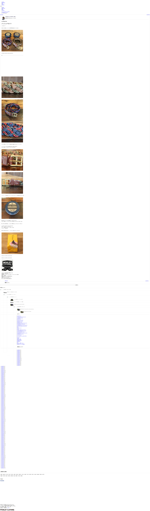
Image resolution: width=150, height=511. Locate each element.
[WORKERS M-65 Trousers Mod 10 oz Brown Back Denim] (18, 310)
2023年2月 (2, 392)
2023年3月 (2, 391)
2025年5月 (18, 365)
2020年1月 (2, 430)
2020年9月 (2, 422)
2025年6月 (18, 364)
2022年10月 (2, 396)
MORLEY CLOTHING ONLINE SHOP (7, 255)
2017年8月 (2, 459)
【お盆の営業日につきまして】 (21, 306)
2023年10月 (2, 384)
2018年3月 (2, 452)
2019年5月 (2, 438)
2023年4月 (2, 390)
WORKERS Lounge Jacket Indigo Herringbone (19, 304)
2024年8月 (2, 374)
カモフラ (5, 226)
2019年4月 (2, 439)
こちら (8, 507)
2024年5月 (2, 377)
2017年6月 (2, 461)
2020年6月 (2, 425)
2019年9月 (2, 434)
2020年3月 (2, 428)
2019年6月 (2, 437)
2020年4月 (2, 427)
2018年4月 (2, 451)
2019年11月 (2, 432)
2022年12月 (2, 394)
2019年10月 (2, 433)
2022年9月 (2, 397)
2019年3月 (2, 440)
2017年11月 (2, 456)
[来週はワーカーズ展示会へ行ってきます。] (5, 293)
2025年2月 (2, 368)
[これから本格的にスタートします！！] (5, 294)
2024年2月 (2, 380)
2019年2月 (2, 441)
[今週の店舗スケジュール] (8, 297)
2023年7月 (2, 387)
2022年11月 (2, 395)
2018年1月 (2, 454)
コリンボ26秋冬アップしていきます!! (18, 299)
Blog (2, 3)
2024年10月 (2, 372)
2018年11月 (2, 444)
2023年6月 (2, 388)
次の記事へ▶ (148, 14)
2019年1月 (2, 442)
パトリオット (9, 226)
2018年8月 (2, 447)
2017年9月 (2, 458)
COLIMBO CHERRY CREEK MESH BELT (7, 53)
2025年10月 (18, 360)
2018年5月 (2, 450)
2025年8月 (18, 362)
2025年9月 (18, 361)
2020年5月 (2, 426)
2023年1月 (2, 393)
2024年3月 (2, 379)
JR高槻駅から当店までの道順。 (7, 289)
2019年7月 (2, 436)
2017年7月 (2, 460)
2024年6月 (2, 376)
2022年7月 (2, 399)
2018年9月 (2, 446)
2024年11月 (2, 371)
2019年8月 (2, 435)
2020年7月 (2, 424)
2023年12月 (2, 382)
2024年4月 (2, 378)
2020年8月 (2, 423)
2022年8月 (2, 398)
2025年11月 (18, 359)
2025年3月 (2, 367)
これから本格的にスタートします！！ (11, 294)
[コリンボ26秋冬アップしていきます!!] (11, 300)
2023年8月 (2, 386)
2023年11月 (2, 383)
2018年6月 (2, 449)
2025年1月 (2, 369)
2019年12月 (2, 431)
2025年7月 (18, 363)
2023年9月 (2, 385)
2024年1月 (2, 381)
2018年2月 (2, 453)
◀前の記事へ (1, 14)
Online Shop (3, 2)
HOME (3, 7)
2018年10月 (2, 445)
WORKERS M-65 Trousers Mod (27, 311)
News (2, 9)
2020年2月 (2, 429)
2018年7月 (2, 448)
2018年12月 (2, 443)
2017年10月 (2, 457)
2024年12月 (2, 370)
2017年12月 (2, 455)
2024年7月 (2, 375)
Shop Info (3, 4)
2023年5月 (2, 389)
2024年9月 (2, 373)
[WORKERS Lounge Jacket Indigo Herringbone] (11, 305)
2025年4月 (2, 366)
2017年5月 (2, 462)
